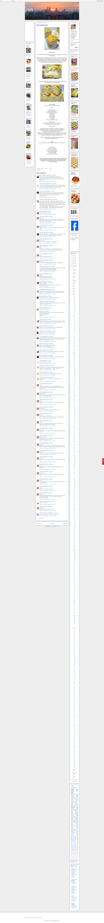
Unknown (41, 372)
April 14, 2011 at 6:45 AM (51, 381)
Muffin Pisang (73, 821)
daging (76, 818)
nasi (77, 817)
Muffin (72, 796)
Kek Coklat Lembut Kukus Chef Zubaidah (74, 677)
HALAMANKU (41, 289)
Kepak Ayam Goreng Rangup (74, 460)
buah (76, 849)
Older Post (65, 523)
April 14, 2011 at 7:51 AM (51, 433)
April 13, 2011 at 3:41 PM (51, 323)
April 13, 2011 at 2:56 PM (51, 271)
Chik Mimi (41, 232)
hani (40, 360)
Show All (32, 165)
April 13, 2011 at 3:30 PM (51, 305)
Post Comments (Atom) (54, 526)
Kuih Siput (74, 766)
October (74, 276)
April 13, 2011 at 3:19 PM (51, 293)
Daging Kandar (74, 761)
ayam (74, 798)
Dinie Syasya (41, 191)
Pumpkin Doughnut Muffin (74, 647)
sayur (72, 808)
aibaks (72, 895)
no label (72, 850)
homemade (73, 840)
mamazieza (41, 365)
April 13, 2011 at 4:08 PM (51, 328)
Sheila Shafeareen (42, 183)
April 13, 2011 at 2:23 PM (51, 214)
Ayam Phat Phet (74, 542)
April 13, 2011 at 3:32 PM (51, 317)
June (74, 288)
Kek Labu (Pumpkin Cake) (74, 534)
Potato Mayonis (74, 510)
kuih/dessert (73, 820)
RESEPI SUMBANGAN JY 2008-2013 (29, 104)
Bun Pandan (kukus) (74, 450)
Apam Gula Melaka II (74, 367)
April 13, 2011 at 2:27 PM (51, 230)
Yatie (40, 319)
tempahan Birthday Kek (74, 805)
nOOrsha (41, 350)
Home (52, 523)
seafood (76, 822)
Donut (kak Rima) (74, 568)
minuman (74, 837)
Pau (74, 842)
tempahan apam (74, 843)
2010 (73, 779)
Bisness (72, 839)
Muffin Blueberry (74, 836)
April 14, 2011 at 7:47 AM (51, 397)
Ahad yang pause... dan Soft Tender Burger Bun (74, 380)
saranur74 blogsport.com (29, 81)
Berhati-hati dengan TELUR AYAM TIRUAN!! (74, 660)
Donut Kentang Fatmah (74, 394)
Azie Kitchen (28, 92)
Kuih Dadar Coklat (74, 402)
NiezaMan (41, 343)
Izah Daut (72, 220)
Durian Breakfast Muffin (74, 754)
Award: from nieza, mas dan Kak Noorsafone (74, 521)
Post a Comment (41, 518)
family (72, 817)
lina (40, 211)
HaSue (40, 296)
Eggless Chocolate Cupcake (74, 698)
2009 (73, 781)
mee (72, 822)
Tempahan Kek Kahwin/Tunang (74, 829)
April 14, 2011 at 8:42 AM (51, 504)
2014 (73, 261)
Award (76, 803)
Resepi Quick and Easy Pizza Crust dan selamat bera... (74, 589)
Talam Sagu (74, 298)
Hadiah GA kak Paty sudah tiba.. (74, 431)
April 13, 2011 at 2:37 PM (51, 236)
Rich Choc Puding (74, 360)
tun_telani (41, 336)
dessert (72, 795)
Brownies (73, 831)
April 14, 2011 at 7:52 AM (51, 440)
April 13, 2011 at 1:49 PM (51, 181)
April (74, 293)
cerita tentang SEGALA (74, 880)
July (74, 285)
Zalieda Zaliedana (42, 175)
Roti (40, 169)
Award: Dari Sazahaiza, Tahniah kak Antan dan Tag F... (74, 325)
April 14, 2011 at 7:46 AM (51, 389)
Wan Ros (41, 355)
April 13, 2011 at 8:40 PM (51, 369)
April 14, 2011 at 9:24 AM (51, 510)
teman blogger (74, 838)
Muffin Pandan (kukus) (74, 340)
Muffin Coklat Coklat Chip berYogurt (74, 307)
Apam (72, 809)
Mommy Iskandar (73, 904)
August (74, 282)
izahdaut (41, 216)
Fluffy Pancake (74, 498)
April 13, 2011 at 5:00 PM (51, 341)
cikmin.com (73, 886)
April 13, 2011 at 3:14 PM (51, 287)
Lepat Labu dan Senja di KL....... (74, 620)
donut (74, 807)
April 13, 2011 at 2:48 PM (51, 264)
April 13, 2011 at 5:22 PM (51, 358)
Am (77, 809)
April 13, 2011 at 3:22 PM (51, 299)
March (74, 769)
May (74, 290)
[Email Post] (50, 168)
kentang (72, 849)
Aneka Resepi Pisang (74, 813)
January (74, 776)
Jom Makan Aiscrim (74, 348)
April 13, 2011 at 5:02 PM (51, 347)
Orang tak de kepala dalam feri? (74, 744)
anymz (40, 307)
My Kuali (28, 58)
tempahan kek (74, 797)
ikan (75, 819)
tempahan (73, 794)
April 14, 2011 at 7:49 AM (51, 411)
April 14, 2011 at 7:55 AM (51, 484)
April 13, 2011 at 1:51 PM (51, 188)
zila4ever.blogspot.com (29, 130)
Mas (40, 281)
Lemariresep (50, 105)
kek (77, 789)
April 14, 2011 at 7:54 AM (51, 469)
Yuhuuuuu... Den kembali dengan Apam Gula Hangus (74, 481)
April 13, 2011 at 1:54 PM (51, 197)
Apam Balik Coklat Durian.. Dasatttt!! (74, 710)
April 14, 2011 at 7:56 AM (51, 499)
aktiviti (74, 830)
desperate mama (42, 331)
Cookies (76, 811)
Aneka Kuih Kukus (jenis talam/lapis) (74, 801)
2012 (73, 265)
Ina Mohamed (42, 377)
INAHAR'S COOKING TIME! (28, 142)
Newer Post (39, 523)
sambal (72, 841)
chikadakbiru (42, 408)
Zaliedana (42, 218)
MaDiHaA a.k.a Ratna (43, 199)
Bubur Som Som (74, 720)
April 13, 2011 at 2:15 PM (51, 209)
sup (77, 841)
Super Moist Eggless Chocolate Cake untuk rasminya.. (74, 415)
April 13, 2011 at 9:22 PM (51, 375)
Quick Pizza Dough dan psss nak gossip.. (74, 606)
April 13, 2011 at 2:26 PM (51, 222)
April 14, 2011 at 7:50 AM (51, 418)
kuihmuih (73, 788)
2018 (73, 255)
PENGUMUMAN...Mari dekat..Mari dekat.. (74, 556)
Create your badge (74, 231)
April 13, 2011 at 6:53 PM (51, 363)
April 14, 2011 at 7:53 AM (51, 454)
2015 (73, 260)
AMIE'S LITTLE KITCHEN (28, 46)
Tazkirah (73, 852)
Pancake (72, 825)
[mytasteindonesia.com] (74, 52)
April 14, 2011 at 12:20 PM (51, 515)
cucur (72, 834)
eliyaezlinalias (42, 501)
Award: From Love (74, 576)
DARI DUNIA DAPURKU (28, 154)
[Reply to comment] (52, 175)
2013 (73, 263)
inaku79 (41, 494)
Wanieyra (41, 325)
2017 (73, 257)
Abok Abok (74, 547)
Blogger (58, 920)
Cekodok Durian (74, 468)
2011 (73, 266)
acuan (77, 852)
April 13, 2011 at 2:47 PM (51, 251)
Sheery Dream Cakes (43, 512)
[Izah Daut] (74, 230)
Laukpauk (73, 835)
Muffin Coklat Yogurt (74, 442)
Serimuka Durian (74, 689)
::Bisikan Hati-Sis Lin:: (74, 869)
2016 (73, 258)
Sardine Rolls (74, 354)
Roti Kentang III (74, 504)
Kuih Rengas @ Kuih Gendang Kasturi (74, 731)
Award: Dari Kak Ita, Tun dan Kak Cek (74, 634)
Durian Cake (74, 494)
